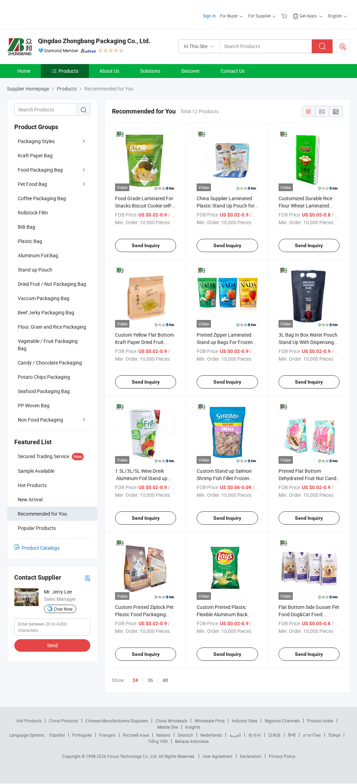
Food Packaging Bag (40, 169)
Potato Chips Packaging (44, 377)
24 (135, 680)
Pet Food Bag (32, 184)
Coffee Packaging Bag (42, 198)
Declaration (250, 756)
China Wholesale (171, 720)
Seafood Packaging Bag (44, 391)
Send (52, 645)
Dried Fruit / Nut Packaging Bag (52, 284)
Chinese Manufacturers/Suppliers (116, 720)
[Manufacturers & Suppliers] (52, 14)
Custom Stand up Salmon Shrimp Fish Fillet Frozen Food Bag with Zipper (224, 478)
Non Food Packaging (40, 419)
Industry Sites (244, 720)
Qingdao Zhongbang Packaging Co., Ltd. (94, 41)
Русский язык (136, 735)
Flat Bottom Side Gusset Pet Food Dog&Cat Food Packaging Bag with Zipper (309, 614)
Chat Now (63, 609)
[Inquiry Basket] (285, 15)
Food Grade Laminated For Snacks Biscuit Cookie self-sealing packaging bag (144, 205)
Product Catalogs (41, 547)
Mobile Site (167, 727)
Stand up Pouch (35, 269)
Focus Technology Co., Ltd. (133, 756)
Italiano (163, 735)
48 (165, 680)
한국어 (254, 735)
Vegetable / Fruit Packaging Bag (48, 345)
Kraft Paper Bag (35, 155)
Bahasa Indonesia (192, 741)
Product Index (320, 720)
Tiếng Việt (158, 741)
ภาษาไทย (312, 735)
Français (107, 735)
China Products (63, 720)
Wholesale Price (210, 720)
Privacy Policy (282, 756)
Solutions (150, 71)
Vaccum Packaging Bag (43, 298)
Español (57, 735)
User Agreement (218, 756)
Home (23, 71)
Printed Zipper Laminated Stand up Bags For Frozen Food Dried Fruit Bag (225, 342)
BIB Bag (26, 227)
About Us (109, 71)
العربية (235, 735)
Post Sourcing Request (342, 46)
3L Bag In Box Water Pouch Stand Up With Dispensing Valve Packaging (308, 342)
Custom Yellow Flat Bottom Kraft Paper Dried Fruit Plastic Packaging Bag (144, 342)
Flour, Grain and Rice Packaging (52, 326)
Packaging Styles (36, 141)
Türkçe (334, 735)
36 (150, 680)
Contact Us (233, 71)
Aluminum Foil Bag (38, 255)
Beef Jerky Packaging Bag (46, 312)
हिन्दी (292, 735)
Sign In (209, 15)
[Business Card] (87, 577)
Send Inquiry (146, 245)
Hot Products (28, 720)
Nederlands (211, 735)
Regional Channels (282, 720)
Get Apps (308, 15)
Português (82, 735)
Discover (190, 71)
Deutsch (185, 735)
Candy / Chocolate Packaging (50, 362)
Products (68, 71)
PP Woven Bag (34, 405)
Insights (192, 727)
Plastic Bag (30, 241)
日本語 (274, 735)
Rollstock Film (33, 212)
